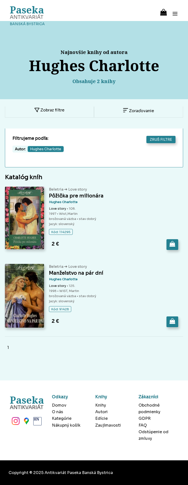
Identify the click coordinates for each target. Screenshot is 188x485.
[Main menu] (175, 10)
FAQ (143, 425)
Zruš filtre (161, 139)
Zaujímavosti (108, 425)
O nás (57, 411)
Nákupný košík (66, 425)
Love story (77, 189)
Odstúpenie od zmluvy (153, 435)
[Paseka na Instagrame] (15, 422)
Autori (101, 411)
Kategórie (61, 418)
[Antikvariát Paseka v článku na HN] (37, 422)
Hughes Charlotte (63, 202)
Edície (101, 418)
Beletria (56, 189)
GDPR (145, 418)
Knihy (100, 405)
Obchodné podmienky (149, 408)
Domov (59, 405)
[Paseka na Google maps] (26, 422)
